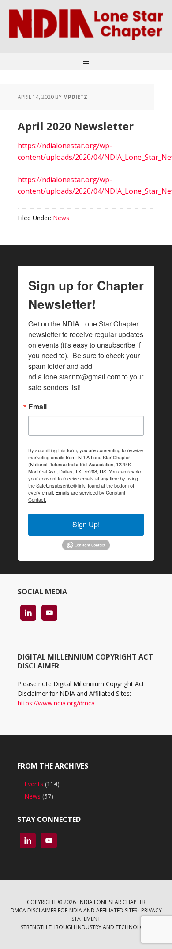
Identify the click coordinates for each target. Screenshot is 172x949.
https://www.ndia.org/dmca (56, 703)
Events (33, 784)
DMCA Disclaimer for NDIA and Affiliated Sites (74, 910)
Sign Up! (86, 524)
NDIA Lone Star (86, 26)
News (61, 218)
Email (37, 406)
